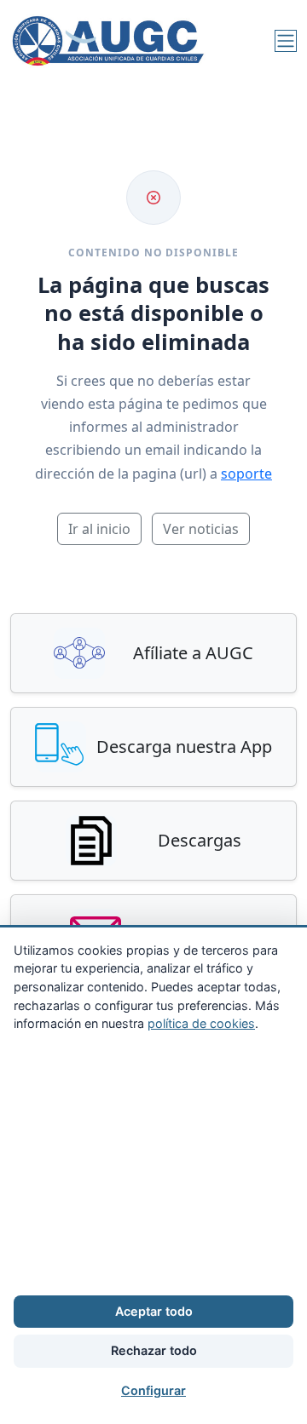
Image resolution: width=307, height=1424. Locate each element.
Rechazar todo (154, 1350)
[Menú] (286, 41)
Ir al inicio (99, 529)
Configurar (153, 1390)
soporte (246, 473)
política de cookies (201, 1023)
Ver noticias (201, 529)
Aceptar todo (154, 1311)
